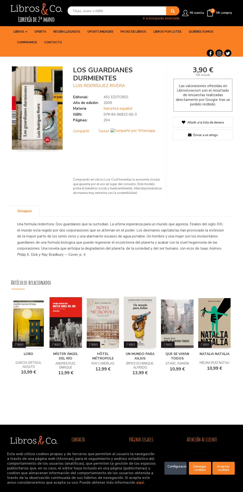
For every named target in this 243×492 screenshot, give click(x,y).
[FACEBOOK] (210, 53)
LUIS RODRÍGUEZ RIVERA (99, 86)
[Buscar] (172, 10)
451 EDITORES (115, 97)
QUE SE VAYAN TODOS (177, 356)
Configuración (177, 466)
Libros (19, 31)
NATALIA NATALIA (214, 354)
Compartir (81, 131)
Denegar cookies (200, 468)
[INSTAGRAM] (219, 53)
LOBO (28, 354)
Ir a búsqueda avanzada (161, 18)
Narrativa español (117, 108)
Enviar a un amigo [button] (205, 135)
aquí (140, 482)
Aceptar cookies (223, 468)
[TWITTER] (227, 53)
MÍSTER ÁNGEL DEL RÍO (65, 356)
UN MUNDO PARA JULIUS (140, 356)
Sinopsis (24, 211)
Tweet (103, 131)
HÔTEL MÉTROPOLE (103, 356)
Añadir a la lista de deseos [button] (205, 122)
